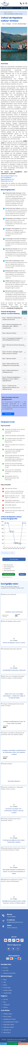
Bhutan (5, 985)
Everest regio (6, 987)
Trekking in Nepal (7, 1014)
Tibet (4, 982)
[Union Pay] (19, 958)
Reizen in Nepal (7, 1016)
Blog (4, 1002)
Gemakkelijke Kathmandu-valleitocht (14, 670)
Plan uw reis (8, 414)
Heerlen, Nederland (12, 927)
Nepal (10, 12)
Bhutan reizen (7, 1032)
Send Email (23, 1043)
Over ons (5, 967)
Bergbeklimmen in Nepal (9, 1019)
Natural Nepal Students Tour (9, 176)
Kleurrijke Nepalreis (14, 781)
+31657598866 (11, 916)
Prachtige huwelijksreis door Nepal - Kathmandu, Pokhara (14, 841)
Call (3, 1043)
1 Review (4, 616)
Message (11, 1043)
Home (5, 12)
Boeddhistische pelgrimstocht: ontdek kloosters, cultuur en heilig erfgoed (14, 902)
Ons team (5, 970)
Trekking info (6, 1004)
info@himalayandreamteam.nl (15, 922)
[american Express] (15, 958)
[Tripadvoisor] (22, 940)
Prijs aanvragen (14, 559)
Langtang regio (7, 993)
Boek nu (22, 574)
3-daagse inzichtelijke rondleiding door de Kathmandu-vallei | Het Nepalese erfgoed (14, 752)
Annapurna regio (7, 990)
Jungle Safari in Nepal (8, 1024)
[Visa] (7, 958)
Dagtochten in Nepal (8, 1027)
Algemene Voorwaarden (9, 973)
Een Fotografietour (6, 177)
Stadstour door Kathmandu (14, 612)
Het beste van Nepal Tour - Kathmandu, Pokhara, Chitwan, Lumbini (14, 810)
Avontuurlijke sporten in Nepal (10, 1022)
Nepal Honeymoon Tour (7, 179)
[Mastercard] (11, 958)
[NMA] (17, 940)
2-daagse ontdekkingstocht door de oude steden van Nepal (14, 722)
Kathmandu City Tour (7, 181)
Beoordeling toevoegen (8, 553)
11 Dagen (6, 23)
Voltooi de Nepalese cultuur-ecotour (14, 642)
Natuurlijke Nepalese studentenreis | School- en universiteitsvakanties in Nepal (14, 871)
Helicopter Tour (7, 1030)
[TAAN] (13, 940)
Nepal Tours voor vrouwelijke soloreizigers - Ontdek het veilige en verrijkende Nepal (14, 696)
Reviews (5, 1007)
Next (25, 44)
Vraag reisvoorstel (9, 574)
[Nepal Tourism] (5, 940)
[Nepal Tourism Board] (9, 940)
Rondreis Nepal (19, 23)
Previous (3, 44)
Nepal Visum (23, 496)
